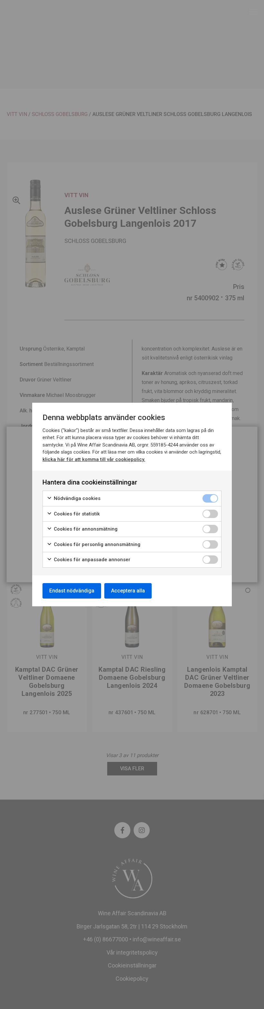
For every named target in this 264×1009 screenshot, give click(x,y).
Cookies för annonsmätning (85, 529)
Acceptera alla (128, 591)
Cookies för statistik (76, 514)
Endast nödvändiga (71, 591)
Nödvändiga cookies (76, 498)
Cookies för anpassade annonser (91, 559)
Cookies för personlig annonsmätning (96, 544)
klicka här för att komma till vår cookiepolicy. (93, 459)
